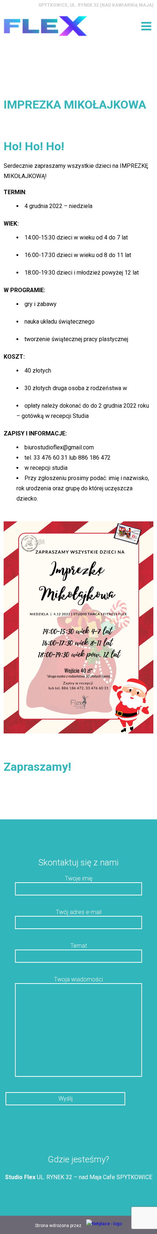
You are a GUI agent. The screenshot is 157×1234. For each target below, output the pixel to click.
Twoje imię (78, 878)
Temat (78, 945)
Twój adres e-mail (79, 912)
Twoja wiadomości (78, 979)
